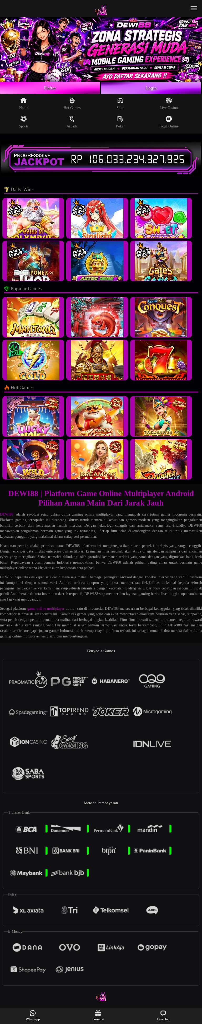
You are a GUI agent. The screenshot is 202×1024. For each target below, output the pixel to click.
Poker (120, 126)
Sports (24, 126)
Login (151, 88)
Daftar (50, 88)
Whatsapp (33, 1019)
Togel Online (169, 126)
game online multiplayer (46, 609)
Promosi (98, 1019)
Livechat (163, 1019)
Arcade (72, 126)
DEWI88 (7, 514)
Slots (120, 108)
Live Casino (169, 108)
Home (23, 108)
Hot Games (72, 108)
